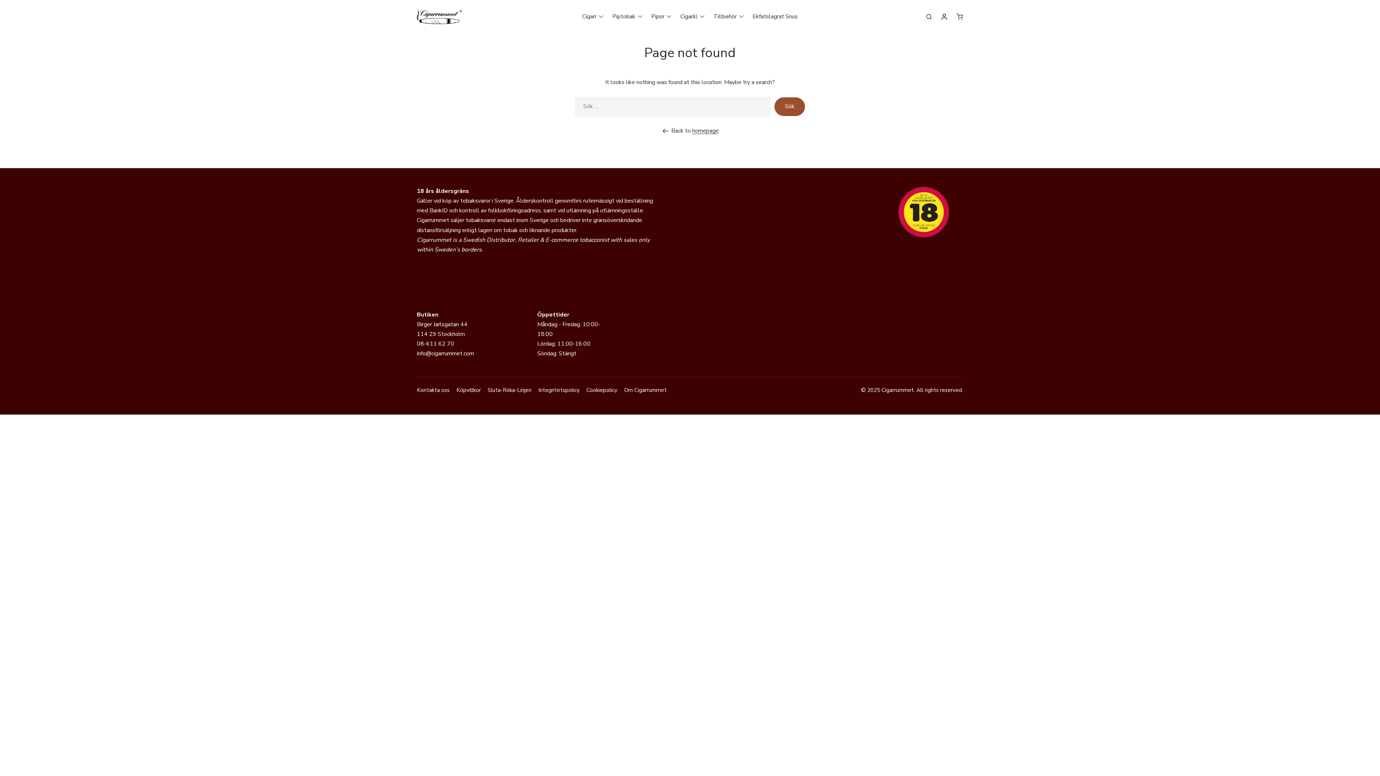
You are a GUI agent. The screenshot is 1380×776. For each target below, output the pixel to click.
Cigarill (689, 16)
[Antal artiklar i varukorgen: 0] (960, 16)
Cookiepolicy (601, 390)
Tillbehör (725, 16)
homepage (705, 131)
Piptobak (623, 16)
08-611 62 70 (435, 344)
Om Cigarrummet (645, 390)
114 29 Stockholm (441, 334)
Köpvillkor (468, 390)
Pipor (657, 16)
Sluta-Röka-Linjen (510, 390)
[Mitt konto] (944, 17)
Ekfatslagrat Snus (775, 16)
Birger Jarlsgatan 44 (442, 324)
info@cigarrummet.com (445, 353)
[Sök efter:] (673, 106)
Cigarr (589, 16)
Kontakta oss (433, 390)
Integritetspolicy (559, 390)
